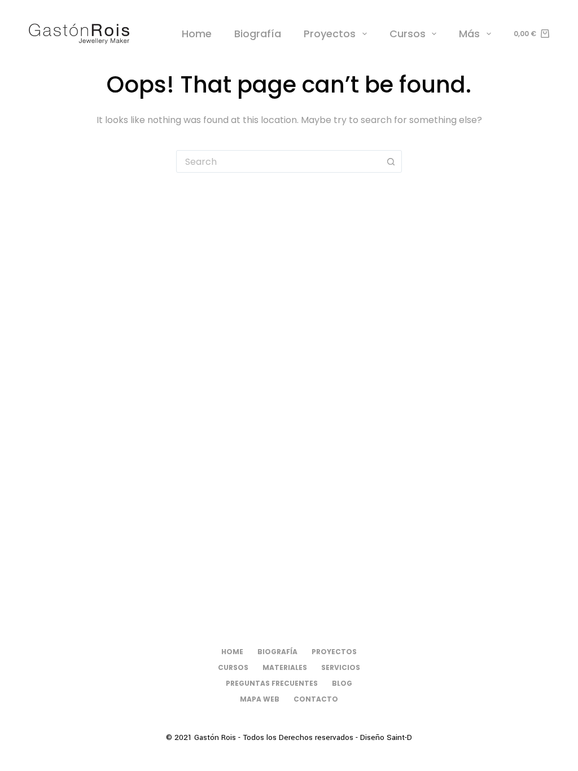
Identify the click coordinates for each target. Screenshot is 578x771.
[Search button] (390, 161)
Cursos (407, 34)
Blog (342, 683)
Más (469, 34)
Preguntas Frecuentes (272, 683)
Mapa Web (259, 699)
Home (197, 34)
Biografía (257, 34)
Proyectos (330, 34)
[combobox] (278, 161)
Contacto (316, 699)
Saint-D (399, 737)
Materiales (284, 667)
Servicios (340, 667)
